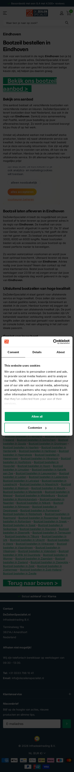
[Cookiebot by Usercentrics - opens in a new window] (53, 341)
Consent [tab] (13, 352)
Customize (35, 427)
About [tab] (61, 352)
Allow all (37, 416)
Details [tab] (37, 352)
